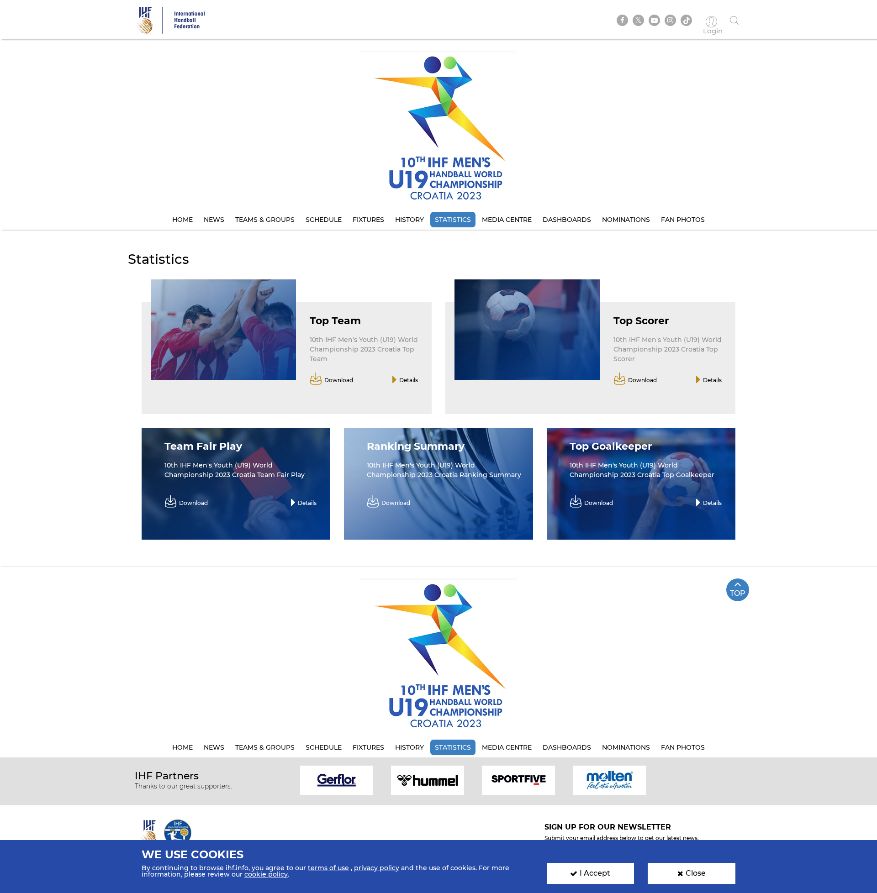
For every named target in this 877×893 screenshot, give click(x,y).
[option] (336, 779)
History (409, 219)
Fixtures (368, 219)
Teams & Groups (265, 219)
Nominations (626, 219)
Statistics (453, 219)
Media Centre (507, 219)
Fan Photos (683, 219)
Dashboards (567, 219)
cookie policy (266, 874)
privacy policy (376, 868)
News (214, 219)
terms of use (328, 868)
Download (338, 380)
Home (182, 219)
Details (408, 380)
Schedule (324, 219)
